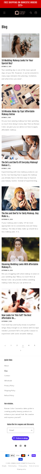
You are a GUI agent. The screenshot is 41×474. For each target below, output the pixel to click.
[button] (4, 12)
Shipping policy (21, 469)
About (6, 366)
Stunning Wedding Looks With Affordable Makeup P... (20, 266)
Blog (5, 371)
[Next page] (20, 350)
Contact (7, 376)
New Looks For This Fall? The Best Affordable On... (16, 316)
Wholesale (8, 381)
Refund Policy (9, 395)
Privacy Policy (9, 386)
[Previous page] (5, 345)
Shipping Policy (9, 391)
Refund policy (12, 466)
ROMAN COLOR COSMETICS (19, 463)
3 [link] (22, 346)
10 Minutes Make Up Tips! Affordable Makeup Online (18, 113)
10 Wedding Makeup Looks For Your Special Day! (17, 62)
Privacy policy (23, 466)
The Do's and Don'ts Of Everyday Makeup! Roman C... (20, 164)
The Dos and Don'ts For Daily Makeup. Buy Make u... (20, 215)
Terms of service (34, 466)
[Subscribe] (31, 430)
